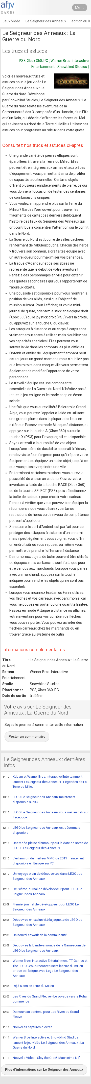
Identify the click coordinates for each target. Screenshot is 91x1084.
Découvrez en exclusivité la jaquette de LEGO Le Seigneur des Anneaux (42, 922)
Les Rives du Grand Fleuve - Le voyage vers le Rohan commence (45, 999)
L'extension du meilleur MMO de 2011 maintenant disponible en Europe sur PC (43, 860)
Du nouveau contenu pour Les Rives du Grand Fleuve (41, 1014)
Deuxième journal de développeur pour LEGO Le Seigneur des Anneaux (42, 891)
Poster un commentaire (27, 736)
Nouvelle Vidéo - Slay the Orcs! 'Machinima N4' (41, 1058)
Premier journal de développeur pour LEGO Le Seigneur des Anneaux (41, 906)
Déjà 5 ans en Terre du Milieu (28, 986)
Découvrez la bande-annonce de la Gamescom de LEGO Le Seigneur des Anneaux (44, 947)
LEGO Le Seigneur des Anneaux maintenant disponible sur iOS (39, 799)
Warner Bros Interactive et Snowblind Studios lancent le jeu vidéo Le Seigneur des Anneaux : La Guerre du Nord (43, 1042)
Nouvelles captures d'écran (27, 1027)
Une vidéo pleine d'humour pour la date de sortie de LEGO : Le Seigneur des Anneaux (45, 845)
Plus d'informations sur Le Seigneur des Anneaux (44, 1069)
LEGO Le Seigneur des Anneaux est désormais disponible (41, 830)
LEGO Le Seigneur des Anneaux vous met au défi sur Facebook (45, 814)
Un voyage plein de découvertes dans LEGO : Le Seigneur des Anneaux (42, 876)
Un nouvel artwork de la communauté (35, 935)
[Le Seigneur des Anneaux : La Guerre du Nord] (71, 81)
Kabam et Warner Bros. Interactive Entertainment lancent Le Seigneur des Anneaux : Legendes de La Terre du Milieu (45, 781)
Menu (79, 7)
